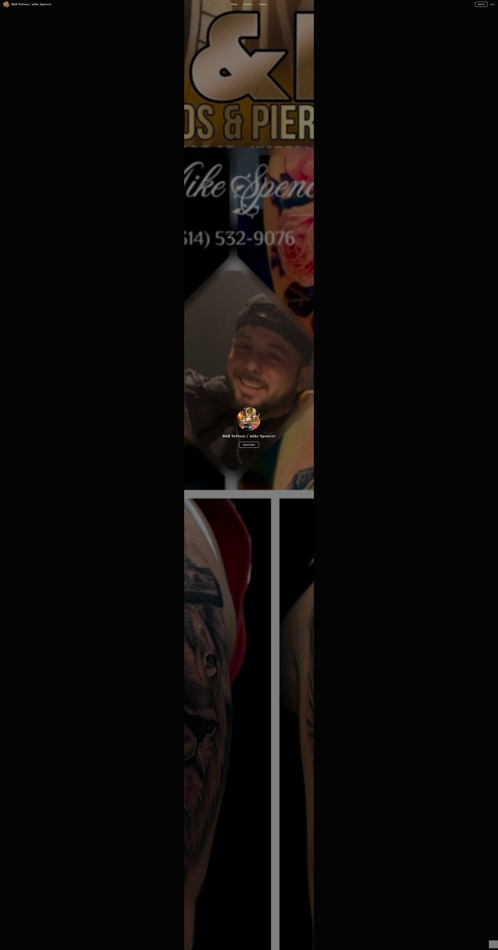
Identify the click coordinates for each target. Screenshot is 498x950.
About (234, 4)
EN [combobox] (491, 4)
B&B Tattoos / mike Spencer (31, 4)
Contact (263, 4)
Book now (249, 444)
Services (248, 4)
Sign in (481, 4)
